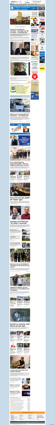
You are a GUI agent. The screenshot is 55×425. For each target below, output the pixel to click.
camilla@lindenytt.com (17, 83)
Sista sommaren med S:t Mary (15, 378)
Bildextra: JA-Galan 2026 (15, 384)
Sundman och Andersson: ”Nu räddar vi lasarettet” (19, 222)
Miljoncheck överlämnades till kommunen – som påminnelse (19, 114)
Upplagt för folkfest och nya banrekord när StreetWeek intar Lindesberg (19, 289)
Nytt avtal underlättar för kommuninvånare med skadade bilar (17, 403)
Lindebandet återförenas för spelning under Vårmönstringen (17, 400)
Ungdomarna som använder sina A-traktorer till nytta (16, 405)
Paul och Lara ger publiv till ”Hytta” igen (20, 199)
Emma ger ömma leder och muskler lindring (19, 370)
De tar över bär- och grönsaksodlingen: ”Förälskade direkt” (17, 402)
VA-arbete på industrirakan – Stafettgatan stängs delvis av (17, 404)
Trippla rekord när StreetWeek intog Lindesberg (15, 230)
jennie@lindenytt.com (15, 418)
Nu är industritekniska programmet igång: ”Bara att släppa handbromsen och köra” (20, 163)
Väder (20, 5)
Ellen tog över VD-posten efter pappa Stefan (15, 410)
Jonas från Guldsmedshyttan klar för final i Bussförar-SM (15, 243)
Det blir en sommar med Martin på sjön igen (19, 325)
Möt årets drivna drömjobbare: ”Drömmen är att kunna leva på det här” (19, 265)
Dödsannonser (23, 5)
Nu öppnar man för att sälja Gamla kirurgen (15, 236)
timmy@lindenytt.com (13, 420)
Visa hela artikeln (28, 169)
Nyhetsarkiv (14, 5)
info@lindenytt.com (33, 418)
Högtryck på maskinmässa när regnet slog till (15, 398)
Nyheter (11, 5)
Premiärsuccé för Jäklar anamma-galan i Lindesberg (15, 391)
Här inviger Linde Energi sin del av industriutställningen (16, 408)
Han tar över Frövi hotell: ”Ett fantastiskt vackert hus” (16, 409)
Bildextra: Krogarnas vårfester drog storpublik (16, 399)
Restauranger (17, 5)
